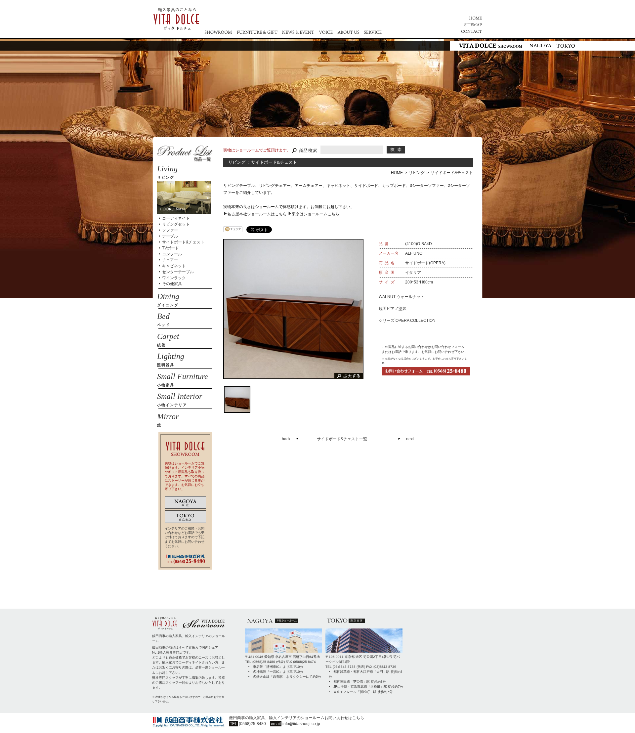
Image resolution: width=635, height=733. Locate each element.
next (410, 439)
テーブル (170, 236)
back (286, 439)
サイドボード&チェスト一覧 (342, 439)
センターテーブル (178, 272)
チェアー (170, 260)
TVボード (170, 248)
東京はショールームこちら (315, 214)
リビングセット (176, 224)
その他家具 (172, 283)
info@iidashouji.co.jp (301, 723)
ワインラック (174, 278)
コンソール (172, 254)
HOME (397, 172)
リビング (417, 172)
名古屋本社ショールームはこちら (257, 214)
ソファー (170, 230)
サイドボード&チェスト (452, 172)
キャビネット (174, 266)
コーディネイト (176, 218)
